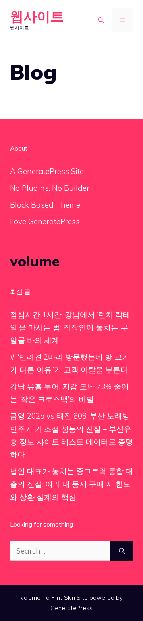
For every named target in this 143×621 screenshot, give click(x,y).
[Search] (121, 551)
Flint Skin (63, 597)
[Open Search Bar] (101, 20)
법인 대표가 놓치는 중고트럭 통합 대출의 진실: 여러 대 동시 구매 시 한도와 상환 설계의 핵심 (71, 484)
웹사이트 (37, 16)
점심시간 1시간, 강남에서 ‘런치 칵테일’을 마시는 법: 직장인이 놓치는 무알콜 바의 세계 (70, 327)
